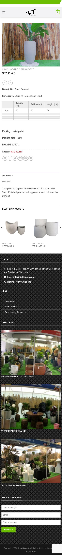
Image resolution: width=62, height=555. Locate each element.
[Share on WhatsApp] (4, 158)
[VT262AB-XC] (16, 227)
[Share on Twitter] (15, 158)
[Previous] (2, 233)
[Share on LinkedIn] (30, 158)
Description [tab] (7, 175)
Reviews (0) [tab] (7, 181)
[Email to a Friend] (20, 158)
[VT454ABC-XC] (46, 227)
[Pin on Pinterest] (25, 158)
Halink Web (31, 551)
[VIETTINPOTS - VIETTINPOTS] (31, 12)
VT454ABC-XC (38, 246)
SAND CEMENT (27, 69)
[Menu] (4, 12)
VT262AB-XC (8, 246)
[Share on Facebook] (10, 158)
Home (4, 69)
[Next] (60, 233)
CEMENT (14, 69)
